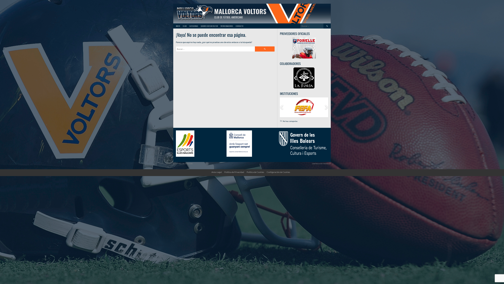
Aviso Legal (216, 172)
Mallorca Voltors (240, 11)
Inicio (178, 26)
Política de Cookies (255, 172)
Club (185, 26)
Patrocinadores (226, 26)
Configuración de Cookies (278, 172)
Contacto (239, 26)
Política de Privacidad (234, 172)
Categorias (193, 26)
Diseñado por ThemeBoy (321, 163)
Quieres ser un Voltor (209, 26)
